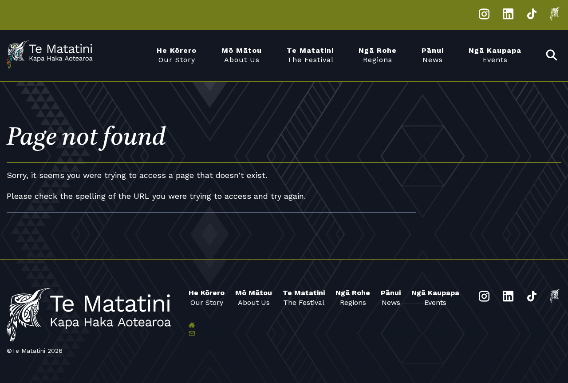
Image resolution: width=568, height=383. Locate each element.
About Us (253, 297)
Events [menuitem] (495, 55)
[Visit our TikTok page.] (531, 15)
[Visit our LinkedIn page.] (508, 15)
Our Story (207, 297)
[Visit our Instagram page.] (484, 15)
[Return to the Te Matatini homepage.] (55, 55)
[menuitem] (552, 55)
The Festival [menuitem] (310, 55)
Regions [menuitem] (378, 55)
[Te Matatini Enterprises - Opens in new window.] (555, 15)
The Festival (304, 297)
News (391, 297)
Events (435, 297)
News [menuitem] (433, 55)
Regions (352, 297)
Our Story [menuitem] (177, 55)
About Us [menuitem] (241, 55)
